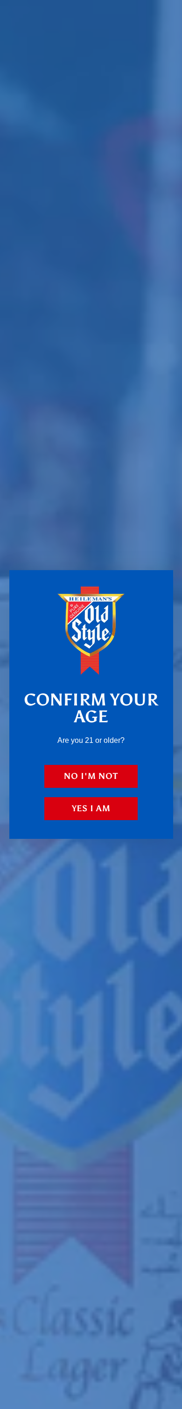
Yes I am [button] (91, 808)
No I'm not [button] (91, 776)
